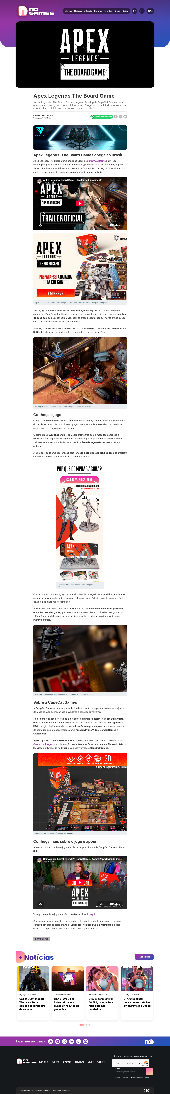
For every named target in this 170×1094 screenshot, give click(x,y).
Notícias (78, 11)
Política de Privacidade (140, 1078)
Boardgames (41, 939)
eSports (88, 11)
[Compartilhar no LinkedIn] (125, 116)
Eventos (108, 11)
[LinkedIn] (71, 1041)
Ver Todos (145, 956)
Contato (101, 1061)
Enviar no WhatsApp (103, 117)
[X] (64, 1041)
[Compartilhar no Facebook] (116, 116)
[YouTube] (50, 1041)
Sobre (125, 11)
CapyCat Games (98, 161)
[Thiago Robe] (145, 1090)
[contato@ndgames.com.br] (134, 11)
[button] (81, 1025)
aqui (92, 914)
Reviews (98, 11)
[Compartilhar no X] (120, 116)
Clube (117, 11)
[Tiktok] (78, 1041)
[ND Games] (36, 11)
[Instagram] (57, 1041)
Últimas (68, 11)
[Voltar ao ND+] (150, 11)
